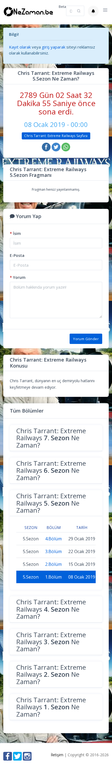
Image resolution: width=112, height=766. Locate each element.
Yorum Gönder (86, 338)
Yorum (18, 277)
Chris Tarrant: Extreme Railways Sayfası (56, 135)
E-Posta (17, 255)
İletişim (57, 754)
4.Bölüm (53, 539)
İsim (15, 233)
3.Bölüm (53, 551)
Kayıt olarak (20, 47)
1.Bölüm (53, 577)
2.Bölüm (53, 564)
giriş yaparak (53, 47)
